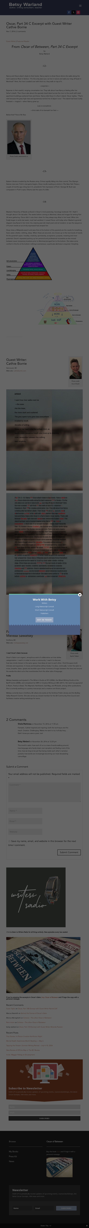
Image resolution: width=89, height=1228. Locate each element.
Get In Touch (44, 620)
